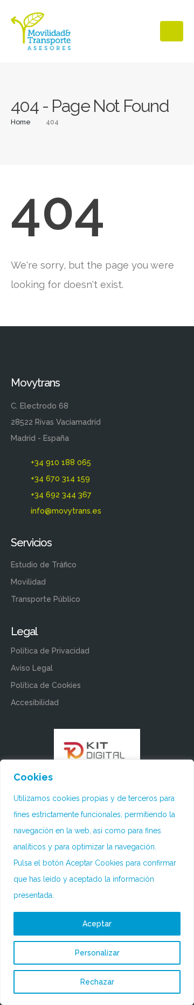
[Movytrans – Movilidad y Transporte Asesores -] (41, 31)
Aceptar (97, 923)
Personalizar (97, 952)
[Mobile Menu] (171, 31)
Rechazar (97, 982)
